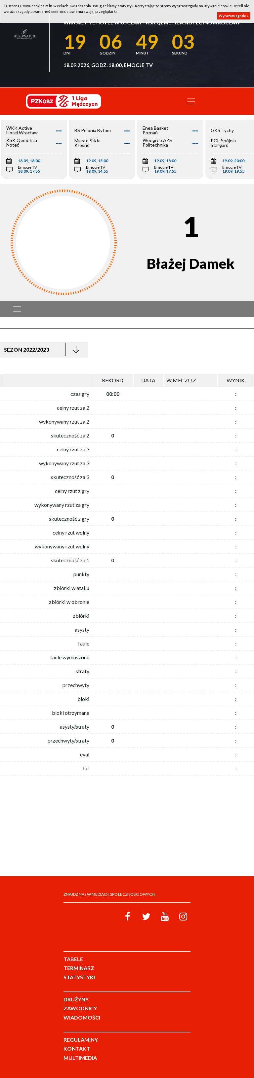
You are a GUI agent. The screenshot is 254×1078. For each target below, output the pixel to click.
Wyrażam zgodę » (234, 16)
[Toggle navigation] (191, 101)
